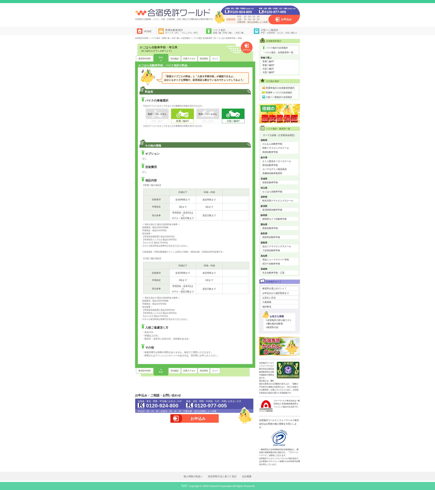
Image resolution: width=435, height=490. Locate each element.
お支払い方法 (269, 297)
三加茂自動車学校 (271, 250)
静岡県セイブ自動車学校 (274, 219)
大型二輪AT (268, 68)
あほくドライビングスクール (276, 246)
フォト (215, 58)
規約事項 (266, 306)
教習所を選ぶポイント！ (274, 288)
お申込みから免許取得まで (275, 293)
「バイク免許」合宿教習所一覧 (277, 52)
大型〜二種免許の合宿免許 (279, 97)
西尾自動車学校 (270, 228)
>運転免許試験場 (274, 323)
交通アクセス (189, 58)
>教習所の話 (272, 327)
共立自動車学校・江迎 (273, 272)
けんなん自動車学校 (272, 144)
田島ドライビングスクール (275, 148)
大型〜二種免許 (279, 31)
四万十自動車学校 (271, 263)
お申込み (286, 19)
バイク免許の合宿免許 (277, 48)
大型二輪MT (268, 72)
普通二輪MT (268, 65)
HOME (148, 31)
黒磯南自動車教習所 (272, 173)
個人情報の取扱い (193, 476)
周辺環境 (204, 58)
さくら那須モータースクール (276, 161)
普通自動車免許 (182, 31)
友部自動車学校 (270, 182)
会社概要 (246, 476)
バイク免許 (228, 31)
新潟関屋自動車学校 (272, 210)
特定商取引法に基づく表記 (222, 476)
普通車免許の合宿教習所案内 (280, 88)
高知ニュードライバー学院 (275, 259)
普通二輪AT (268, 61)
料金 (161, 57)
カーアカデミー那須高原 (274, 169)
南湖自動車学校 (270, 152)
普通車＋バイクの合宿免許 (279, 92)
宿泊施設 (175, 58)
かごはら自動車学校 (272, 191)
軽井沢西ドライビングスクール (277, 200)
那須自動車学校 (270, 165)
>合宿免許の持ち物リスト (279, 320)
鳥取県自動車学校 (271, 237)
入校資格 (266, 302)
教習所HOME (144, 58)
